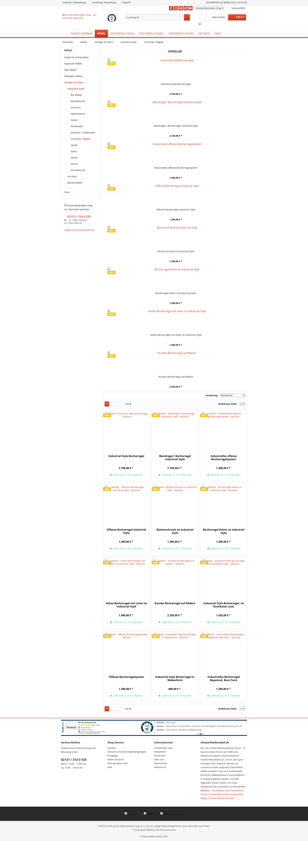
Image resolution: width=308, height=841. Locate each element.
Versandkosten (146, 826)
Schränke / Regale (80, 138)
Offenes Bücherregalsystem (126, 677)
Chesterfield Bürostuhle (221, 798)
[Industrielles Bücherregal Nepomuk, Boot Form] (223, 651)
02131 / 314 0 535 (74, 760)
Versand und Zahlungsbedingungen (126, 751)
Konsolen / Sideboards (83, 132)
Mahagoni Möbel (73, 76)
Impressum (160, 767)
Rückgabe (112, 755)
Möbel (68, 50)
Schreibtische (78, 170)
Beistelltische (78, 101)
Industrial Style (76, 88)
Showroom (159, 755)
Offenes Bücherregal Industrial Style (175, 209)
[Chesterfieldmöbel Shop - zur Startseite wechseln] (85, 17)
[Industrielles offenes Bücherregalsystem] (176, 153)
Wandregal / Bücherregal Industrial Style (176, 125)
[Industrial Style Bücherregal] (176, 69)
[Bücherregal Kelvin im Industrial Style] (176, 278)
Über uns (159, 759)
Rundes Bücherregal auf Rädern (175, 376)
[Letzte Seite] (119, 404)
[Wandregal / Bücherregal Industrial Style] (176, 111)
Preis (67, 192)
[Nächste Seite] (112, 404)
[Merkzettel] (202, 17)
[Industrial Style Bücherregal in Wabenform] (175, 651)
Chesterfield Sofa (220, 790)
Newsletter (160, 751)
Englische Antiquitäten (76, 57)
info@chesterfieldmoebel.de (79, 229)
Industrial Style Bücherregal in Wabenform (174, 678)
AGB (109, 767)
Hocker (74, 120)
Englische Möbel (73, 63)
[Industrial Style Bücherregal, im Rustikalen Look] (223, 578)
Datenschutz (160, 763)
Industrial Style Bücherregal (176, 84)
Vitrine (74, 163)
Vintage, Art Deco (73, 82)
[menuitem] (157, 17)
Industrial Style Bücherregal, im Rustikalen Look (223, 605)
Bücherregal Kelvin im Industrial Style (175, 293)
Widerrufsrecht (115, 759)
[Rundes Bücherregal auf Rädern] (176, 362)
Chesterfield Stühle (218, 794)
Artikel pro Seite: (227, 403)
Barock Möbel (75, 182)
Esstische (76, 107)
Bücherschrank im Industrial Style (176, 251)
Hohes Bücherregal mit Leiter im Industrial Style (176, 334)
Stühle (74, 157)
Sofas (74, 151)
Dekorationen (78, 113)
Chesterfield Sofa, (163, 748)
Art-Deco (72, 176)
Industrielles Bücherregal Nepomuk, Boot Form (224, 678)
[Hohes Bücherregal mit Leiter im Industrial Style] (176, 320)
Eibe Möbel (70, 69)
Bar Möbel (76, 94)
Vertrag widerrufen (117, 763)
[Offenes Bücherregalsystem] (126, 651)
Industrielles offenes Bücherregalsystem (175, 167)
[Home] (64, 33)
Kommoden (77, 126)
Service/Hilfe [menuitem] (238, 8)
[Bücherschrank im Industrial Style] (176, 237)
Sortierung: (211, 395)
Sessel (74, 145)
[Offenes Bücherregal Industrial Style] (176, 195)
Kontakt (111, 748)
